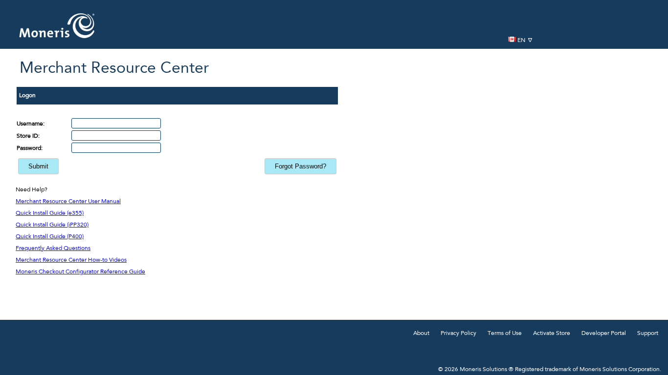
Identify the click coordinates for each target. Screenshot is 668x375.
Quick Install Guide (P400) (50, 237)
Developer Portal (603, 333)
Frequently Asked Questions (53, 248)
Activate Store (551, 333)
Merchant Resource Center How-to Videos (71, 260)
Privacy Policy (458, 333)
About (421, 333)
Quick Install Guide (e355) (50, 213)
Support (647, 333)
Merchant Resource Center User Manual (68, 202)
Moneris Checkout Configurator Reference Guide (80, 272)
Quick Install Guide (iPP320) (52, 225)
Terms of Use (505, 333)
